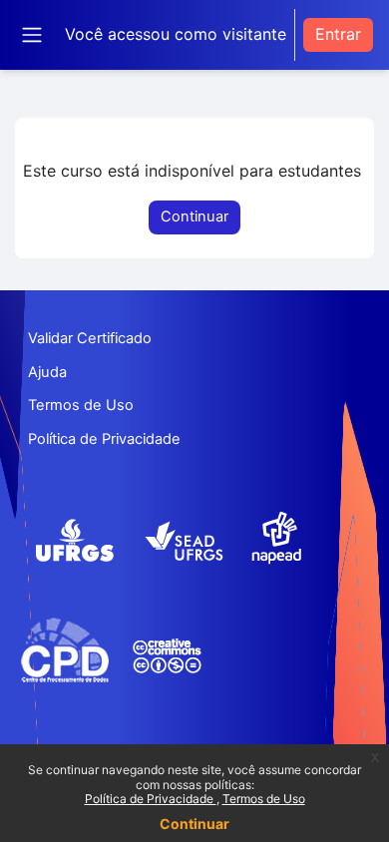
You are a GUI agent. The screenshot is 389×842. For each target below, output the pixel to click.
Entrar (338, 34)
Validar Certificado (90, 338)
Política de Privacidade (150, 798)
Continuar (194, 823)
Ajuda (47, 372)
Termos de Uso (263, 798)
